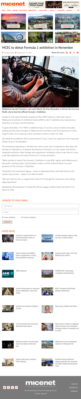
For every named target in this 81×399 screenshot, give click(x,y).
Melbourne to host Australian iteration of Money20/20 (66, 343)
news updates (9, 217)
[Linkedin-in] (4, 387)
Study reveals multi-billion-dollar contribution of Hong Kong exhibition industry (26, 255)
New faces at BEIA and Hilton (66, 306)
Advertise (61, 10)
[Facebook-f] (8, 387)
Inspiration (32, 10)
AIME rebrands (21, 271)
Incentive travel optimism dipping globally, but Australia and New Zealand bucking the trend (66, 362)
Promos (15, 10)
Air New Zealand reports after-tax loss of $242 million (66, 236)
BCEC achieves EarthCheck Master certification (65, 290)
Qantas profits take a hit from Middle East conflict (66, 254)
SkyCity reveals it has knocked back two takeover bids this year (27, 344)
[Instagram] (16, 387)
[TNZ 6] (40, 42)
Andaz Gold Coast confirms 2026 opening (26, 360)
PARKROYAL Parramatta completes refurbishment (64, 272)
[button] (78, 10)
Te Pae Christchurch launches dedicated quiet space (27, 325)
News (9, 10)
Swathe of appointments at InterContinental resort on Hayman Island (26, 237)
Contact (69, 10)
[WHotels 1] (54, 8)
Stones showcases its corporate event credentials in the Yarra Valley (27, 291)
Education (43, 10)
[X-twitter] (12, 387)
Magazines (23, 10)
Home (3, 10)
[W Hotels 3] (13, 42)
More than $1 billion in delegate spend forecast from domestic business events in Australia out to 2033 (67, 327)
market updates (29, 217)
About (52, 10)
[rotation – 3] (67, 42)
